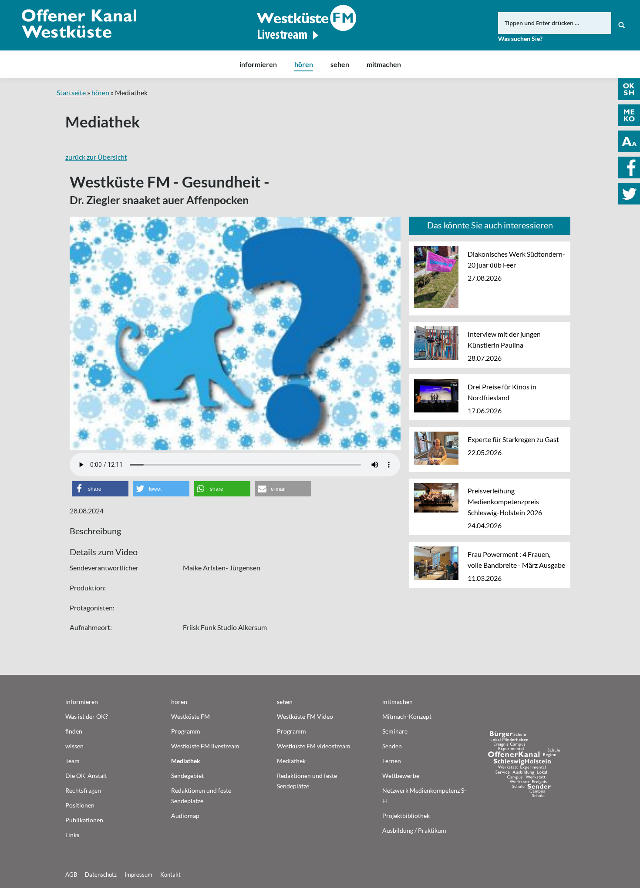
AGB (71, 874)
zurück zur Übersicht (96, 157)
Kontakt (170, 874)
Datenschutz (101, 874)
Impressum (138, 874)
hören (100, 92)
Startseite (71, 92)
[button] (100, 488)
